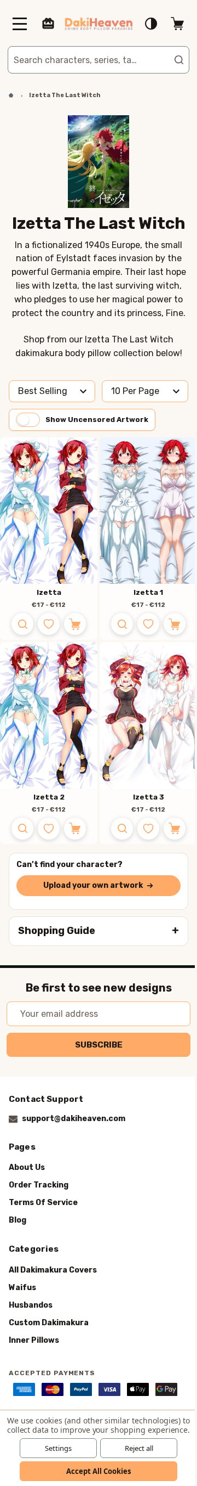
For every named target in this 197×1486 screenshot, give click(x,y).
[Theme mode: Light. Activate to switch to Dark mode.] (143, 24)
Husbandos (31, 1304)
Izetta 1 (144, 592)
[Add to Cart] (71, 624)
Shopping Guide (56, 931)
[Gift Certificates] (48, 24)
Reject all (134, 1448)
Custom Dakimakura (49, 1322)
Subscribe (94, 1045)
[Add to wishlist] (45, 624)
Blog (17, 1220)
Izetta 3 (144, 797)
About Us (27, 1167)
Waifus (22, 1287)
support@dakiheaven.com (73, 1118)
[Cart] (169, 24)
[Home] (7, 95)
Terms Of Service (43, 1202)
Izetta (44, 592)
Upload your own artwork (89, 885)
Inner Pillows (34, 1339)
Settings (53, 1448)
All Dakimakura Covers (53, 1269)
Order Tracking (38, 1185)
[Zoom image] (19, 624)
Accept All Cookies (94, 1471)
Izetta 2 (44, 797)
